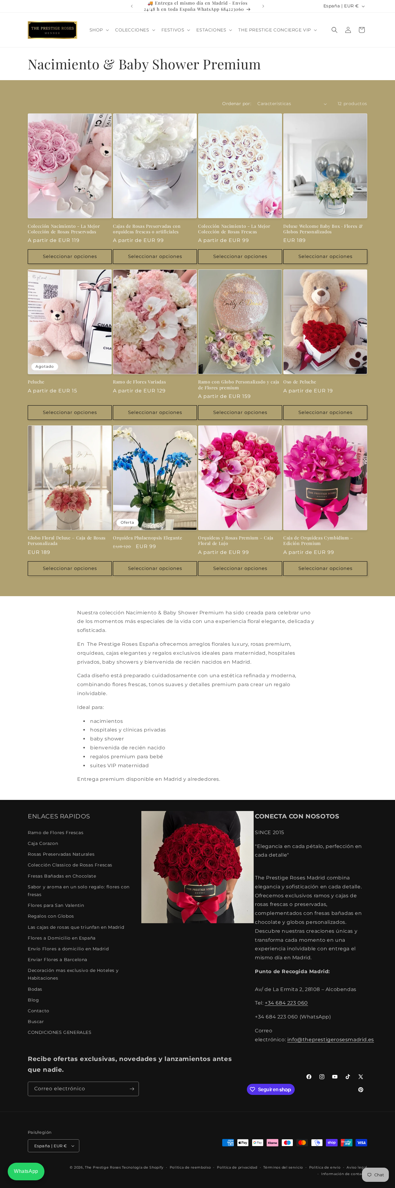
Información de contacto (344, 1174)
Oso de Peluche (299, 382)
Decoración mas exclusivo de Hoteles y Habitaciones (73, 974)
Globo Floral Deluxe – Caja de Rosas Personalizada (67, 540)
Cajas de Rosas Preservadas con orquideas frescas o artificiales (147, 229)
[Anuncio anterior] (132, 6)
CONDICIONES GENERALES (60, 1032)
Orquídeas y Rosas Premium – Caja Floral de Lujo (235, 540)
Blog (33, 1000)
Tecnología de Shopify (143, 1167)
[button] (98, 29)
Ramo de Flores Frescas (55, 832)
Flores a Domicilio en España (62, 938)
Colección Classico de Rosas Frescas (70, 865)
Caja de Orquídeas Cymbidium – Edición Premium (318, 540)
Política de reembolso (190, 1167)
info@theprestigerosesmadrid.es (330, 1040)
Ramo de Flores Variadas (139, 382)
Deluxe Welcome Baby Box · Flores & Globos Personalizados (323, 229)
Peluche (36, 382)
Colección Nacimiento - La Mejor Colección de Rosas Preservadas (64, 229)
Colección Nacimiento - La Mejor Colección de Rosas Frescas (234, 229)
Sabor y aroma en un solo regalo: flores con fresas (79, 890)
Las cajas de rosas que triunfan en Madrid (76, 927)
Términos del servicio (283, 1167)
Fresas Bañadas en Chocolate (62, 876)
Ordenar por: (236, 103)
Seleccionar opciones (70, 256)
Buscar (36, 1021)
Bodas (35, 989)
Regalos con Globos (51, 916)
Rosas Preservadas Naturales (61, 854)
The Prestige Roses (103, 1167)
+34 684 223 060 (286, 1003)
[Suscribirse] (132, 1089)
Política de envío (325, 1167)
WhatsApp (26, 1171)
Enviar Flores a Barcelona (57, 959)
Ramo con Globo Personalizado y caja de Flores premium (238, 384)
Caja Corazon (43, 843)
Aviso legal (357, 1167)
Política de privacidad (237, 1167)
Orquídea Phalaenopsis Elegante (147, 538)
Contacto (38, 1011)
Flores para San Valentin (56, 905)
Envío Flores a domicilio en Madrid (68, 949)
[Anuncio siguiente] (263, 6)
